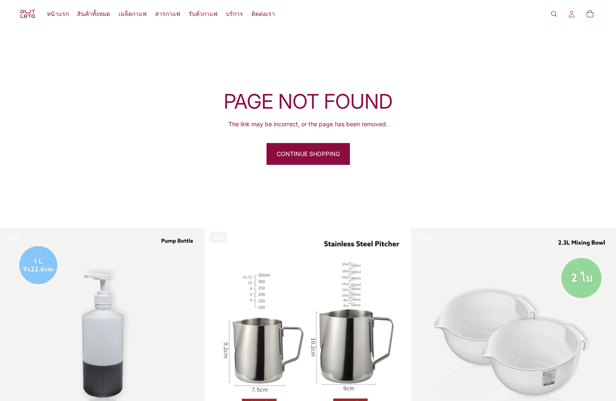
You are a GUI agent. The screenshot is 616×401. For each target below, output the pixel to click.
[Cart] (590, 14)
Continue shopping (308, 153)
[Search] (554, 14)
